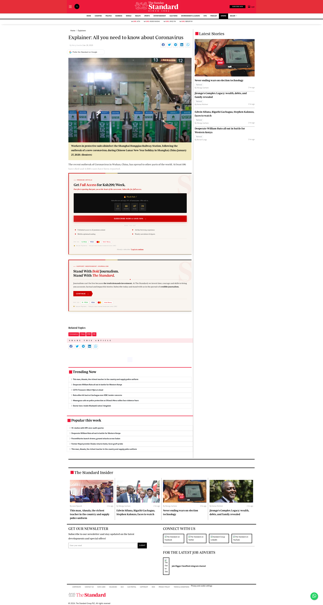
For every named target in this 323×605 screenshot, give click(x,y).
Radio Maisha (153, 21)
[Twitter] (198, 538)
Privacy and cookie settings (201, 586)
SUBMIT (142, 546)
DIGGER (233, 16)
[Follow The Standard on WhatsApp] (314, 596)
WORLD (128, 16)
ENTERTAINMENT (160, 16)
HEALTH (138, 16)
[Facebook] (175, 538)
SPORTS (147, 16)
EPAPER (223, 16)
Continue (82, 294)
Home (72, 31)
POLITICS (109, 16)
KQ (94, 334)
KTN (205, 16)
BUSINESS (118, 16)
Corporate (76, 587)
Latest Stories (211, 33)
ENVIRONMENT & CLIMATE (190, 16)
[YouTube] (243, 538)
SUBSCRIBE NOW (237, 6)
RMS (153, 587)
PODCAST (213, 16)
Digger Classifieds (182, 566)
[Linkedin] (220, 538)
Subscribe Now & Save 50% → (130, 219)
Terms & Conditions (181, 587)
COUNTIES (98, 16)
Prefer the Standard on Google (85, 52)
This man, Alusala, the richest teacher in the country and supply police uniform (89, 514)
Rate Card (101, 587)
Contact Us (89, 587)
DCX (122, 587)
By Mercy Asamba (76, 45)
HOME (89, 16)
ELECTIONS (173, 16)
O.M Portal (131, 587)
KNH (88, 334)
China (83, 334)
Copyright (144, 587)
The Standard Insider (93, 472)
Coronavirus (74, 334)
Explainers (82, 31)
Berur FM (187, 21)
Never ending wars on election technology (219, 80)
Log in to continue (137, 249)
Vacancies (113, 587)
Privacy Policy (164, 587)
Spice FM (171, 21)
